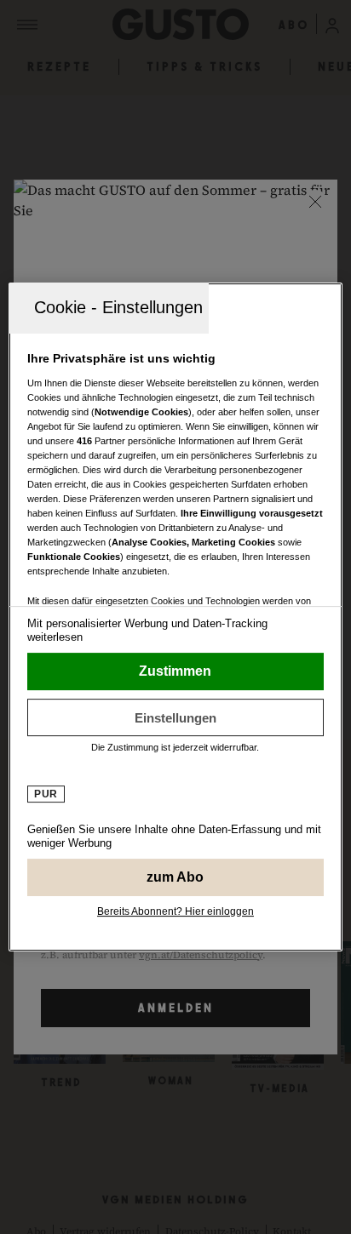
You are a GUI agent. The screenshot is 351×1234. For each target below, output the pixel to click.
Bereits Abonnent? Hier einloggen (175, 911)
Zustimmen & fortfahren (175, 671)
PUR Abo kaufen (175, 877)
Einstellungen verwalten (175, 717)
